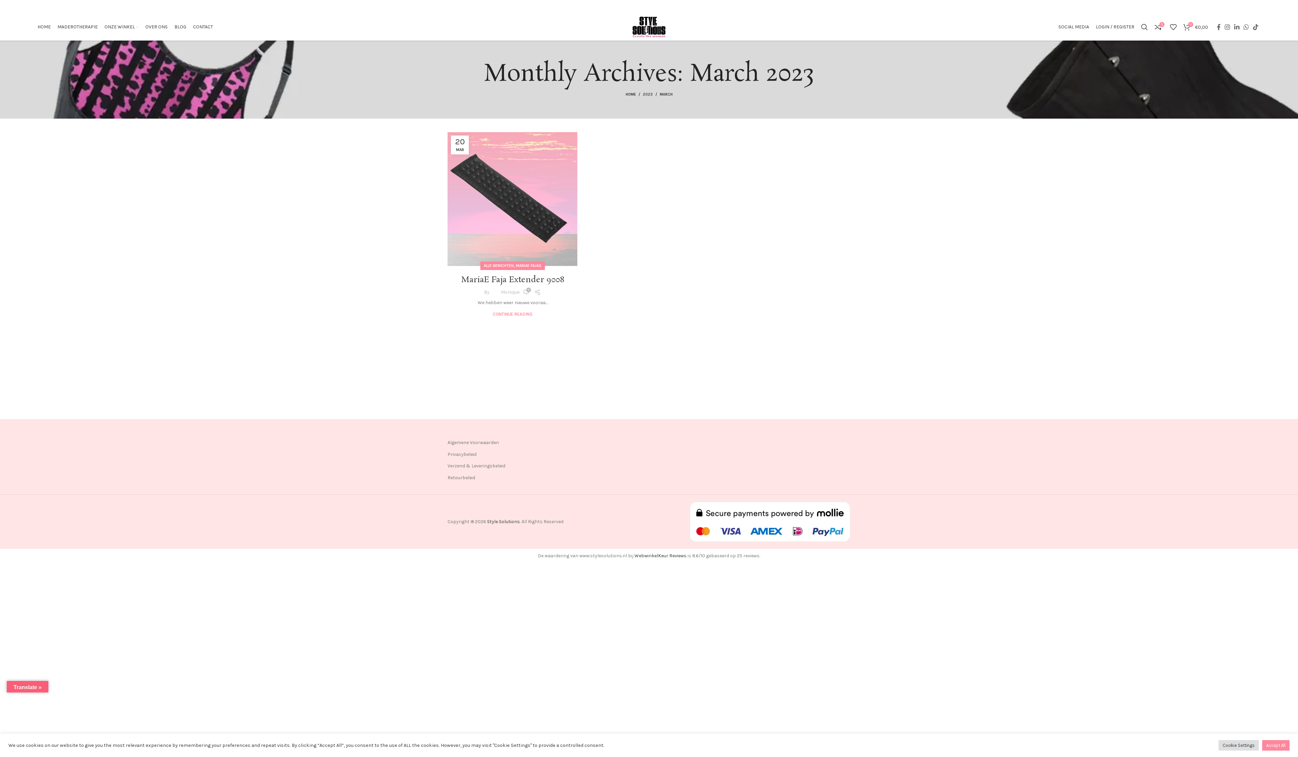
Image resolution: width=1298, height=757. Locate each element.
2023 (648, 94)
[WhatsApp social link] (1246, 27)
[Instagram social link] (1227, 27)
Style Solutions (503, 521)
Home (631, 94)
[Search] (1144, 27)
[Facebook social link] (1219, 27)
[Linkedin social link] (1237, 27)
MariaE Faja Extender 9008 (512, 280)
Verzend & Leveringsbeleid (476, 466)
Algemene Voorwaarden (473, 442)
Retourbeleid (461, 478)
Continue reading (512, 314)
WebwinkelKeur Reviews (660, 556)
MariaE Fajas (529, 265)
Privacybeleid (462, 454)
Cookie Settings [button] (1239, 745)
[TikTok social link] (1255, 27)
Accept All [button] (1275, 745)
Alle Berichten (499, 265)
